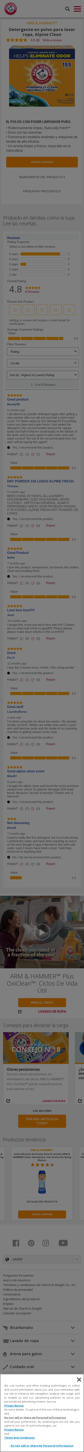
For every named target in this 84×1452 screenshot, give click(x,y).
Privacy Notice (14, 1405)
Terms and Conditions (19, 1437)
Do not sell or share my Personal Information (42, 1445)
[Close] (79, 1379)
